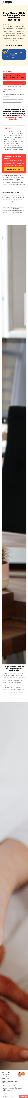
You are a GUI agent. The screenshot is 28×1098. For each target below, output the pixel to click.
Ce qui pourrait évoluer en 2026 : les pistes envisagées (13, 82)
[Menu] (25, 3)
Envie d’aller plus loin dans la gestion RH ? (13, 99)
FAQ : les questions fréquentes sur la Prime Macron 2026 (13, 95)
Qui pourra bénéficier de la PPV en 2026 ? (12, 86)
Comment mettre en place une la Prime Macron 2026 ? (12, 90)
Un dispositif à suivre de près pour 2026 (12, 102)
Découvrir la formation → (14, 169)
